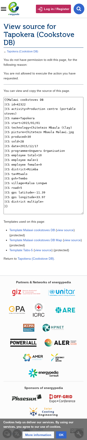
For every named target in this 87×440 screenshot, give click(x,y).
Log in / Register (56, 9)
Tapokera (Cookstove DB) (22, 51)
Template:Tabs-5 (21, 250)
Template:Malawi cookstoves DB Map (35, 240)
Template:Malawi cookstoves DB (32, 230)
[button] (38, 434)
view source (65, 230)
